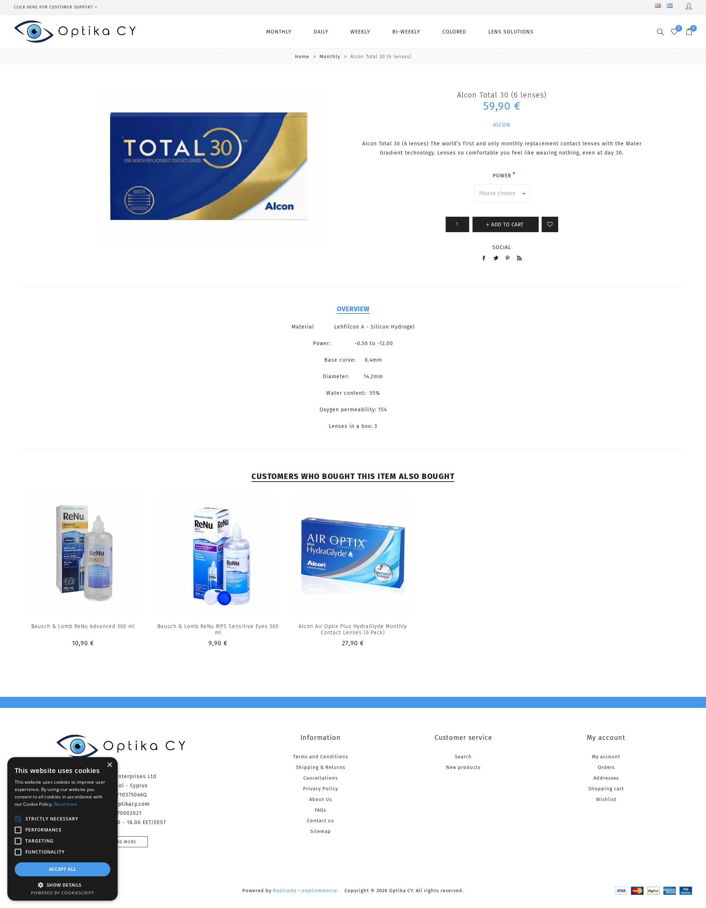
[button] (62, 884)
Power (502, 176)
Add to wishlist (550, 224)
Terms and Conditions (320, 756)
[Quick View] (68, 554)
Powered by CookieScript (62, 892)
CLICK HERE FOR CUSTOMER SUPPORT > (55, 7)
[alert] (62, 829)
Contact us (320, 820)
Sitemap (320, 831)
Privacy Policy (320, 788)
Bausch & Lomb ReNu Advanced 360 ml (83, 626)
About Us (320, 799)
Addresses (606, 778)
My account (606, 756)
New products (463, 767)
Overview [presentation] (353, 309)
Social (501, 247)
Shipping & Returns (320, 767)
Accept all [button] (62, 869)
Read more (123, 842)
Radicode (284, 890)
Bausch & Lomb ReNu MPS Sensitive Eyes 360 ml (218, 629)
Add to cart (97, 554)
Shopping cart (606, 788)
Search (463, 756)
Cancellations (320, 778)
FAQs (320, 810)
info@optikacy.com (124, 804)
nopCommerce (319, 890)
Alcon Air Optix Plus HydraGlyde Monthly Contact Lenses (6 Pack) (353, 629)
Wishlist (606, 799)
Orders (606, 767)
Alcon (501, 125)
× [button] (109, 765)
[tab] (353, 309)
